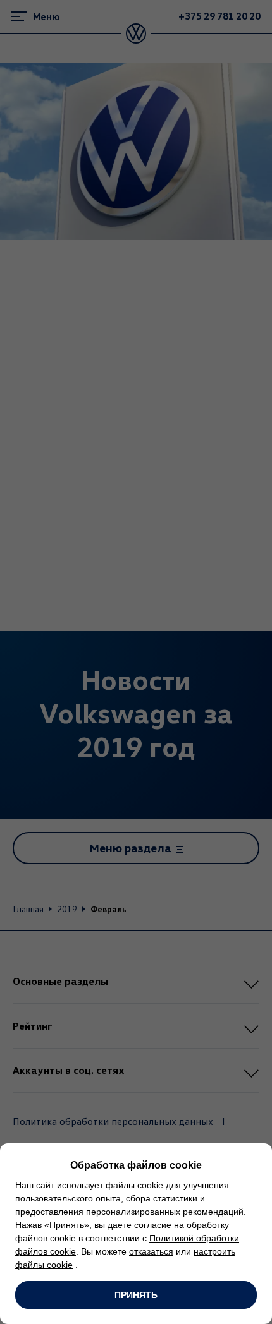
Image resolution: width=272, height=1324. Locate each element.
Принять (136, 1295)
